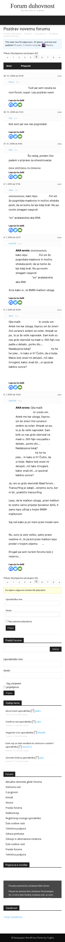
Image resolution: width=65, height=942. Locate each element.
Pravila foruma (14, 807)
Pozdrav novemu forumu (26, 28)
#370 (59, 310)
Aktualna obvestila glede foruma (24, 781)
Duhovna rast (13, 787)
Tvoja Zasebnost (13, 917)
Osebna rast (12, 721)
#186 (60, 112)
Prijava (10, 628)
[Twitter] (15, 104)
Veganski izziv (13, 732)
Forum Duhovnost (12, 33)
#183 (60, 76)
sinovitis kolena (14, 757)
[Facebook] (11, 104)
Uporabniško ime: (14, 599)
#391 (60, 395)
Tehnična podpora (16, 828)
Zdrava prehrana (15, 833)
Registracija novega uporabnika (23, 818)
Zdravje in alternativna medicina (23, 839)
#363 (59, 237)
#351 (60, 184)
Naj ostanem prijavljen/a (20, 621)
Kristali (9, 797)
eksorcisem (12, 710)
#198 (60, 144)
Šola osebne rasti (15, 823)
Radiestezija (12, 813)
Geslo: (9, 610)
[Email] (20, 104)
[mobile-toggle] (5, 20)
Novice (9, 802)
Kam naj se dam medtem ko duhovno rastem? (30, 743)
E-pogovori (40, 33)
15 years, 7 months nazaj (26, 45)
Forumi (28, 33)
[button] (60, 20)
